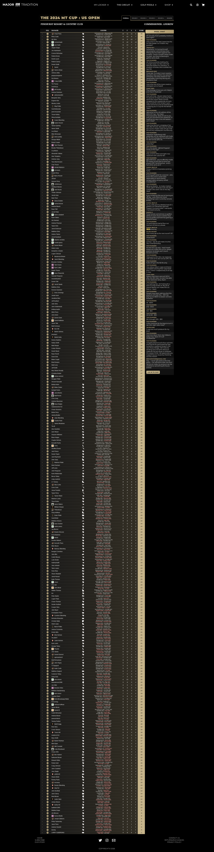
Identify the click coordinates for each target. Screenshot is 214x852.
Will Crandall (58, 746)
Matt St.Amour (55, 326)
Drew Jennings (59, 292)
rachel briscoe (58, 203)
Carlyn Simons (55, 348)
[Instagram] (107, 840)
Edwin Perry (55, 173)
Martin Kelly (58, 337)
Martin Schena (58, 331)
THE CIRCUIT (123, 5)
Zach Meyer (55, 432)
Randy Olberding (59, 785)
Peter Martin (55, 596)
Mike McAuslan (56, 134)
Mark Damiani (55, 465)
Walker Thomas (56, 590)
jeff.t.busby (57, 89)
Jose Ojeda (54, 651)
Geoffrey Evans (56, 448)
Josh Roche (58, 189)
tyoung (53, 830)
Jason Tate (54, 323)
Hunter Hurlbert (56, 604)
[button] (191, 5)
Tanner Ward (58, 496)
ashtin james (58, 526)
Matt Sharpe (55, 345)
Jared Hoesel (55, 576)
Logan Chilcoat (56, 253)
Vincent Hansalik (56, 381)
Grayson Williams (56, 434)
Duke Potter (58, 515)
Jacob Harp (55, 195)
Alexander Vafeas (56, 153)
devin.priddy (58, 136)
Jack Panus (55, 451)
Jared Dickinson (56, 228)
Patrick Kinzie (55, 56)
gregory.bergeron (56, 75)
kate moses (57, 693)
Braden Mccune (59, 532)
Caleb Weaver (55, 557)
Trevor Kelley (55, 114)
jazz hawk (57, 45)
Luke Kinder (55, 560)
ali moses (57, 170)
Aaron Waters (58, 504)
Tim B (53, 426)
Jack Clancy (55, 793)
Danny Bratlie (58, 816)
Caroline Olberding (60, 615)
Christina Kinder (56, 373)
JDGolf (53, 178)
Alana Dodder (58, 201)
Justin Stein (57, 799)
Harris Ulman (58, 70)
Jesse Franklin (55, 490)
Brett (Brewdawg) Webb (61, 699)
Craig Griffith (58, 81)
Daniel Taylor (55, 454)
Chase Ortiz (55, 752)
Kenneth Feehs (56, 443)
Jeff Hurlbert (55, 301)
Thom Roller (55, 501)
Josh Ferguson (56, 470)
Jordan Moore (55, 802)
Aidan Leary (55, 248)
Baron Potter (58, 626)
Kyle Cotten (57, 267)
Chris (56, 445)
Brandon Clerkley (56, 262)
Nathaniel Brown (56, 757)
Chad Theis (57, 34)
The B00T (54, 637)
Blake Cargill (55, 359)
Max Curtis (57, 484)
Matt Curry (54, 365)
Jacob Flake (55, 212)
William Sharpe (59, 507)
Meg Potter (57, 106)
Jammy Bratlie (55, 415)
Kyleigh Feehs (55, 390)
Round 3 (152, 18)
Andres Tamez (55, 234)
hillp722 (56, 788)
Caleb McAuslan (56, 713)
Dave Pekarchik (59, 273)
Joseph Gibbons (59, 818)
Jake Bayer (54, 610)
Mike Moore (55, 546)
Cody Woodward (59, 749)
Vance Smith (55, 128)
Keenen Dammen (56, 290)
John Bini (54, 554)
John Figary (58, 663)
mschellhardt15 (56, 278)
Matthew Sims (55, 231)
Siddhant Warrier (56, 187)
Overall (126, 18)
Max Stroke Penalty (57, 370)
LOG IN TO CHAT (153, 372)
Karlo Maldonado (56, 473)
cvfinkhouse (58, 184)
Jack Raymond (56, 457)
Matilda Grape (55, 810)
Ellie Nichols (58, 635)
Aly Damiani (55, 220)
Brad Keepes (55, 362)
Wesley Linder (55, 103)
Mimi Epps (54, 743)
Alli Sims (54, 39)
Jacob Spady (58, 284)
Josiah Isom (55, 295)
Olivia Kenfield (55, 117)
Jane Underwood (56, 306)
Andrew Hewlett (56, 827)
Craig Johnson (55, 765)
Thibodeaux (58, 509)
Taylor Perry (55, 493)
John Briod (57, 587)
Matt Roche (57, 395)
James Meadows (59, 423)
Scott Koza (54, 86)
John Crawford (55, 768)
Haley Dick (54, 676)
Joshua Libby (55, 72)
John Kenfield (55, 791)
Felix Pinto (54, 571)
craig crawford (55, 479)
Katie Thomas (55, 579)
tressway (57, 782)
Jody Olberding (59, 418)
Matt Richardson (56, 660)
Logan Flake (55, 599)
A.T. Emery (54, 482)
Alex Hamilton (55, 429)
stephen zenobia (59, 239)
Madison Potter (59, 462)
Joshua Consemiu (57, 629)
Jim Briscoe (55, 813)
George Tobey (55, 646)
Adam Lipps (55, 624)
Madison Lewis (56, 498)
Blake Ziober (58, 387)
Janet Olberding (59, 259)
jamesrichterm (55, 718)
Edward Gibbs (55, 760)
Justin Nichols (58, 640)
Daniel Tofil (54, 281)
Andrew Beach (55, 206)
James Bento (55, 707)
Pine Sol (54, 585)
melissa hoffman (59, 704)
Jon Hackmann (56, 50)
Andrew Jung (55, 159)
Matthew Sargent (56, 671)
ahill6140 (57, 774)
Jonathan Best (55, 298)
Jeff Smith (54, 367)
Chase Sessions (56, 409)
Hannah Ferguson (57, 276)
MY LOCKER (100, 5)
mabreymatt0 (55, 562)
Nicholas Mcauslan (57, 618)
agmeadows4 (58, 657)
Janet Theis (55, 824)
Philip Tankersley (56, 821)
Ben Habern (58, 754)
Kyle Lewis (54, 643)
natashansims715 (56, 406)
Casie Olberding (59, 120)
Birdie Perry (55, 412)
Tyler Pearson (58, 145)
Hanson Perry (55, 181)
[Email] (113, 840)
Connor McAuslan (56, 53)
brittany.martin (55, 309)
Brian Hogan (55, 437)
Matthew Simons (56, 521)
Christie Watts (55, 621)
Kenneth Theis (58, 543)
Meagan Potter (55, 379)
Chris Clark (54, 487)
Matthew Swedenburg (58, 690)
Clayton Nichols (56, 440)
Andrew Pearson (56, 223)
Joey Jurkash (55, 565)
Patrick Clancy (55, 61)
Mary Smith (54, 738)
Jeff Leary (54, 468)
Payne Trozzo (55, 270)
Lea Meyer (54, 131)
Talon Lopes (55, 568)
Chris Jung (54, 398)
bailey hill (57, 804)
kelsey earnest (58, 376)
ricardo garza (58, 242)
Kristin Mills (54, 632)
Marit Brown (55, 796)
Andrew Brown (55, 715)
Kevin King (54, 701)
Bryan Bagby (58, 404)
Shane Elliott (55, 777)
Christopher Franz (56, 612)
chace (56, 582)
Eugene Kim (55, 100)
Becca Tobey (55, 476)
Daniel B (57, 710)
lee (52, 593)
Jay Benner (54, 529)
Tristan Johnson (56, 192)
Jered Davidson (56, 237)
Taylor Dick (54, 226)
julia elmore (58, 679)
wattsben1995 (55, 807)
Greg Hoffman (55, 512)
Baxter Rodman (59, 740)
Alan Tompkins (55, 156)
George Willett (55, 139)
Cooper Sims (55, 607)
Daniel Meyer (58, 245)
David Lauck (55, 59)
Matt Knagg (57, 724)
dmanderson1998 (56, 682)
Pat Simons (54, 78)
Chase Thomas (56, 601)
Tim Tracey (54, 84)
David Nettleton (59, 320)
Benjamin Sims (56, 98)
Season (169, 18)
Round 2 (143, 18)
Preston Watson (56, 540)
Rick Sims (54, 727)
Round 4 (161, 18)
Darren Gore (58, 317)
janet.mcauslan (56, 111)
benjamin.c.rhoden (57, 251)
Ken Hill (56, 329)
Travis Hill (57, 732)
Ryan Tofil (54, 209)
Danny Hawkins (56, 340)
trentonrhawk (58, 42)
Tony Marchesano (56, 162)
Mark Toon (54, 198)
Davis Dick (54, 356)
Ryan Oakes (55, 217)
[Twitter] (100, 840)
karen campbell (59, 214)
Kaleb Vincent (58, 123)
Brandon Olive (58, 688)
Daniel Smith (55, 64)
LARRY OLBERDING (57, 832)
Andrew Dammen (56, 92)
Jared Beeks (58, 393)
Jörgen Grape (55, 47)
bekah (56, 537)
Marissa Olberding (60, 548)
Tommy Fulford (55, 721)
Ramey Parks (55, 779)
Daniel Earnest (58, 654)
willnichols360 (58, 95)
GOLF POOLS (147, 5)
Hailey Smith (55, 342)
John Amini (54, 315)
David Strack (55, 351)
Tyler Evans (57, 265)
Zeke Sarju (54, 459)
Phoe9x (56, 649)
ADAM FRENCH (59, 167)
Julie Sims (54, 303)
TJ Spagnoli (55, 665)
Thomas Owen (55, 696)
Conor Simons (55, 729)
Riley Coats (55, 36)
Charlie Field (58, 420)
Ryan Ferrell (55, 354)
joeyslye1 (54, 334)
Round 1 (135, 18)
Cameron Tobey (56, 674)
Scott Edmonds (56, 109)
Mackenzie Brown (59, 256)
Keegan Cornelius (57, 551)
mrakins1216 (55, 735)
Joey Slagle (55, 771)
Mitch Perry (54, 312)
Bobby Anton (55, 384)
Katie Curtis (57, 668)
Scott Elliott (54, 518)
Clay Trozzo (55, 164)
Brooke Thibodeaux (57, 148)
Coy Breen (54, 150)
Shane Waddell (56, 573)
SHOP (168, 5)
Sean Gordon (58, 523)
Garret (56, 67)
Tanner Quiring (56, 125)
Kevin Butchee (55, 534)
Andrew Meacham (57, 401)
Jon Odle (54, 685)
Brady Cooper (55, 142)
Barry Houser (58, 175)
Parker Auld (55, 763)
